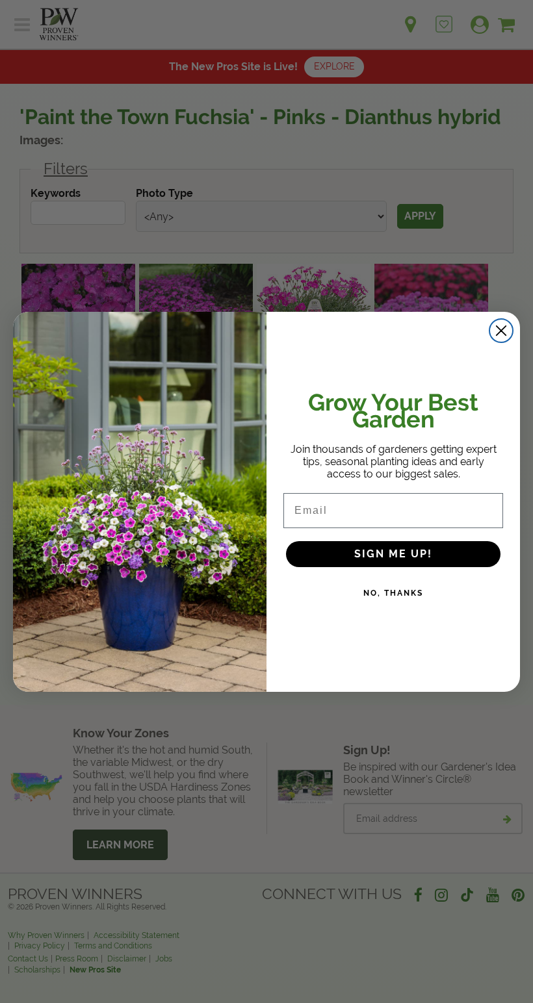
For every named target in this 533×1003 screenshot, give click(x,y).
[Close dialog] (501, 330)
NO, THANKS (393, 593)
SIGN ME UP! (393, 554)
